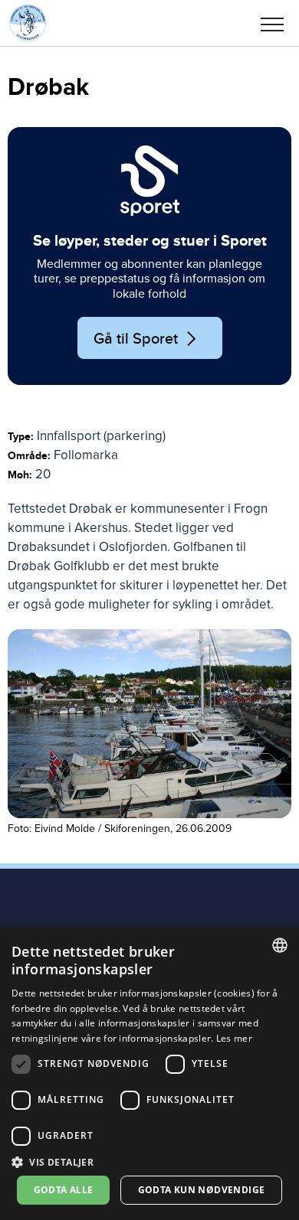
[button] (272, 23)
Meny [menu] (272, 23)
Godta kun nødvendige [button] (201, 1189)
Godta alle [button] (64, 1189)
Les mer (234, 1038)
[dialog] (149, 1073)
